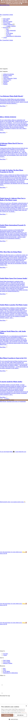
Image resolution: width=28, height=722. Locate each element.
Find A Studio (9, 14)
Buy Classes (3, 14)
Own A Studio (6, 23)
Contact (5, 37)
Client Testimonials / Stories (10, 78)
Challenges (6, 77)
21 (5, 398)
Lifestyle (5, 82)
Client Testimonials (11, 30)
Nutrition (5, 84)
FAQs (7, 32)
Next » (7, 398)
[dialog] (14, 713)
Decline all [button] (20, 715)
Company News (7, 79)
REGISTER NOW (4, 5)
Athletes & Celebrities (8, 74)
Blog (7, 29)
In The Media (9, 33)
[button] (14, 719)
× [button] (26, 706)
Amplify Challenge (8, 24)
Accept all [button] (7, 715)
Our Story (8, 34)
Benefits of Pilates (7, 75)
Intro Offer (5, 20)
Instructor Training (7, 21)
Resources (5, 27)
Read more (24, 712)
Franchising (6, 81)
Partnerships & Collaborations (13, 36)
